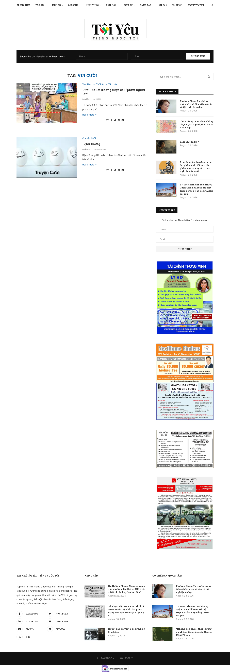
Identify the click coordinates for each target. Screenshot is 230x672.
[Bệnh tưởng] (47, 157)
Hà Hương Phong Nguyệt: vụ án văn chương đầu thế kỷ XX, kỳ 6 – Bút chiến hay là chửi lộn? (126, 588)
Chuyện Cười (89, 138)
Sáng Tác (145, 5)
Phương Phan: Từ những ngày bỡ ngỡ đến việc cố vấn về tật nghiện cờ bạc (196, 104)
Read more (88, 114)
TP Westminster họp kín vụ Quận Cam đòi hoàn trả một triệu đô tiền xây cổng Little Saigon (196, 189)
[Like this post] (107, 120)
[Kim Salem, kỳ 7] (166, 147)
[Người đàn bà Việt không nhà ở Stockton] (95, 634)
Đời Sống (73, 5)
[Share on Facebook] (111, 120)
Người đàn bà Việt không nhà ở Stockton (126, 630)
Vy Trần (86, 99)
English (177, 5)
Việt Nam (87, 84)
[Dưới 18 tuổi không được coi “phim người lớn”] (47, 103)
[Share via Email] (123, 120)
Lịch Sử (128, 5)
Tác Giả (39, 5)
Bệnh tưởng (91, 144)
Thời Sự (56, 5)
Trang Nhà (23, 5)
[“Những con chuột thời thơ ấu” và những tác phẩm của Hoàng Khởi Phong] (162, 634)
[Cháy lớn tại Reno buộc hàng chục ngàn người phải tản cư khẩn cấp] (166, 126)
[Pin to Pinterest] (119, 120)
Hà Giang (87, 149)
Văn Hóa (111, 5)
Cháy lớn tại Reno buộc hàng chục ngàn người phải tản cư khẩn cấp (196, 124)
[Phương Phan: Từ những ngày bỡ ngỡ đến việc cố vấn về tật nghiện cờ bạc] (166, 106)
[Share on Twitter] (115, 120)
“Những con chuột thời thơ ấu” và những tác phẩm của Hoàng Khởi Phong (194, 631)
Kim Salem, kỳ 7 (189, 141)
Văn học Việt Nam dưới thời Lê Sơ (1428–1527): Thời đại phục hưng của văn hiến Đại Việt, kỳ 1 (126, 611)
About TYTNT (196, 5)
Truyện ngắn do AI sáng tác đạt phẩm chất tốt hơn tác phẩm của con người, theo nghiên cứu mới (196, 167)
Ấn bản (163, 5)
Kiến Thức (92, 5)
